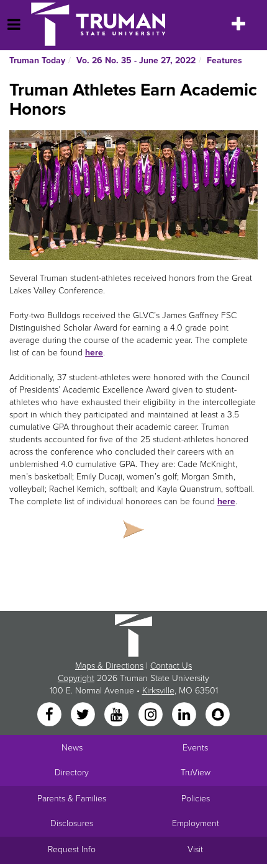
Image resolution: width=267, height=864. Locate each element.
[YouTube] (118, 715)
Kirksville (158, 690)
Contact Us (171, 666)
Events (195, 747)
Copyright (76, 678)
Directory (72, 772)
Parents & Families (71, 798)
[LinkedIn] (185, 715)
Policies (195, 798)
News (72, 747)
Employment (195, 823)
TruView (195, 772)
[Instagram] (151, 715)
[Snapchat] (217, 715)
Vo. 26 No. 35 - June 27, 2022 (136, 60)
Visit (195, 849)
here (94, 352)
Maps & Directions (109, 666)
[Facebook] (50, 715)
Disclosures (71, 823)
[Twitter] (84, 715)
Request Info (72, 849)
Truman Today (37, 60)
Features (224, 60)
